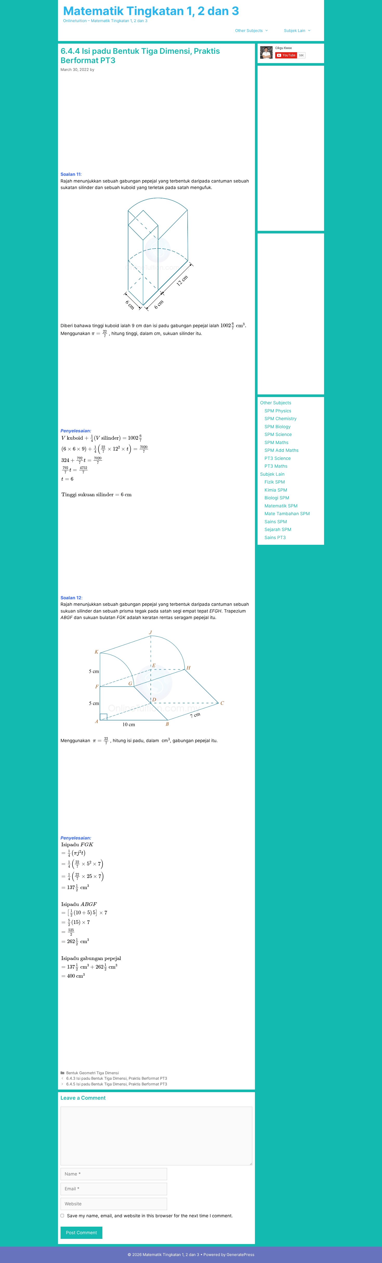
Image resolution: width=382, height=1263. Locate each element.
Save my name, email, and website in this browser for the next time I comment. (150, 1215)
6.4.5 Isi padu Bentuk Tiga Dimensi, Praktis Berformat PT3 (116, 1084)
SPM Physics (278, 410)
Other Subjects (249, 30)
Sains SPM (276, 521)
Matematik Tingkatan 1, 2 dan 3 (151, 11)
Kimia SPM (276, 490)
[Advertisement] (156, 126)
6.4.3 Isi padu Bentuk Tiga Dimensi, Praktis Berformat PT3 (116, 1078)
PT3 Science (278, 458)
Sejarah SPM (278, 529)
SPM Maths (276, 442)
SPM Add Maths (282, 450)
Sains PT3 (275, 537)
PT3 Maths (276, 466)
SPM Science (278, 434)
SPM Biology (278, 426)
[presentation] (233, 326)
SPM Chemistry (281, 418)
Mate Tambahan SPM (287, 513)
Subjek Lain (294, 30)
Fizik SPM (275, 482)
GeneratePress (240, 1254)
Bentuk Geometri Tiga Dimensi (92, 1073)
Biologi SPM (277, 497)
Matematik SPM (281, 505)
